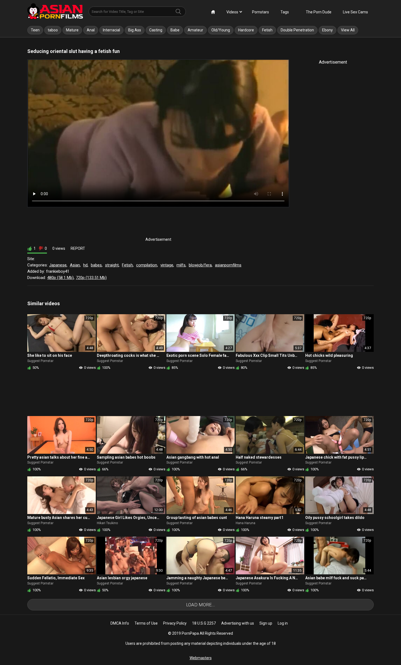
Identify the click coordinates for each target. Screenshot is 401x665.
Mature (72, 30)
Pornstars (260, 12)
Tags (284, 12)
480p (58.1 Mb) (60, 277)
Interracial (111, 30)
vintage (166, 265)
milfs (180, 265)
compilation (146, 265)
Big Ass (134, 30)
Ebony (327, 30)
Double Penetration (297, 30)
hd (85, 265)
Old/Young (220, 30)
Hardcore (246, 30)
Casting (155, 30)
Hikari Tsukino (107, 523)
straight (112, 265)
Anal (91, 30)
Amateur (195, 30)
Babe (174, 30)
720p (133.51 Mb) (91, 277)
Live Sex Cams (355, 12)
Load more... (200, 604)
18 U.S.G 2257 (204, 623)
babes (96, 265)
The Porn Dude (318, 12)
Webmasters (201, 658)
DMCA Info (119, 623)
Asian (75, 265)
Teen (35, 30)
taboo (53, 30)
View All (348, 30)
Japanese (58, 265)
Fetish (267, 30)
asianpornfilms (228, 265)
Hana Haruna (245, 523)
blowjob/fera (200, 265)
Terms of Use (146, 623)
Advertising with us (237, 623)
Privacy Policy (175, 623)
